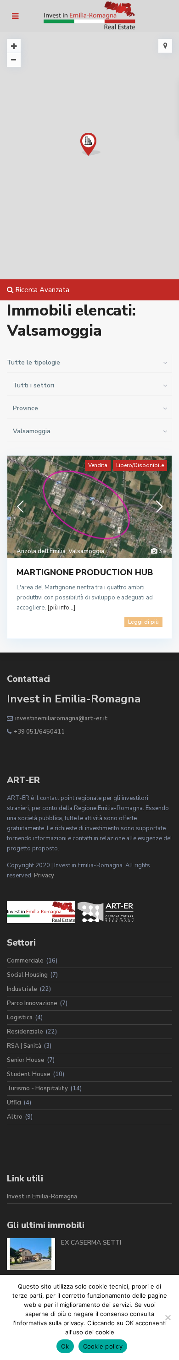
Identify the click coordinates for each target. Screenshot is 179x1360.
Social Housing (27, 975)
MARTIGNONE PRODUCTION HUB (85, 572)
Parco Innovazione (32, 1003)
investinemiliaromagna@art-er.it (61, 718)
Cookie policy (103, 1346)
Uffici (14, 1103)
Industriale (22, 989)
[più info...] (61, 608)
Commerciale (25, 961)
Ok (65, 1346)
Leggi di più (143, 622)
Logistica (20, 1017)
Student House (28, 1074)
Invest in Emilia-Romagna (42, 1196)
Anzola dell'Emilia (41, 551)
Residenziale (25, 1032)
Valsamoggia (86, 551)
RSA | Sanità (24, 1046)
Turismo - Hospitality (37, 1088)
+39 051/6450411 (39, 732)
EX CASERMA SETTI (91, 1242)
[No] (167, 1317)
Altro (14, 1117)
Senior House (26, 1060)
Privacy (44, 875)
